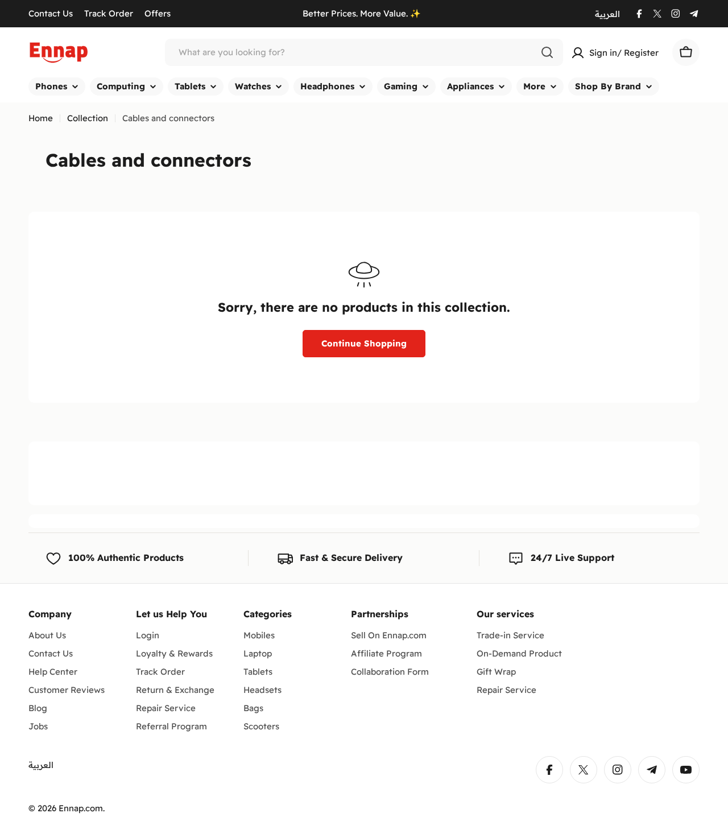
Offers (157, 13)
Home (40, 118)
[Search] (547, 52)
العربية (607, 14)
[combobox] (364, 52)
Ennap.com (81, 808)
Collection (87, 118)
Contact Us (50, 13)
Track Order (108, 13)
